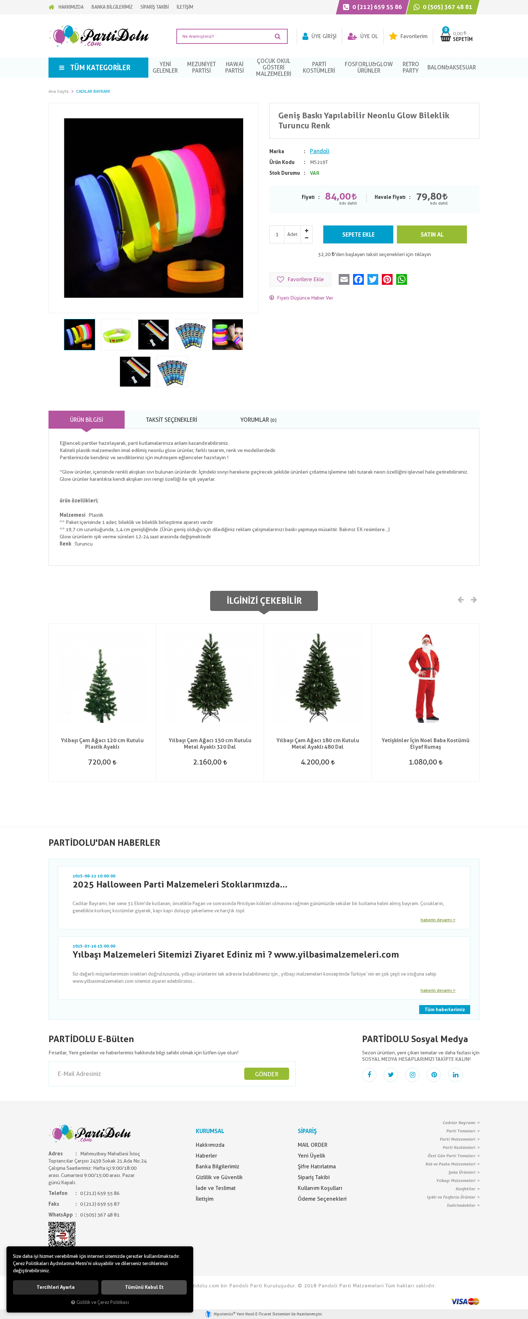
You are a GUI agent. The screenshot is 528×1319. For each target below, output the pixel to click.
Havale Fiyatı (390, 197)
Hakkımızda (210, 1145)
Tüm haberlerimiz (445, 1009)
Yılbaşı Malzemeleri (455, 1180)
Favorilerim (413, 36)
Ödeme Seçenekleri (322, 1199)
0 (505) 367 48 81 (446, 6)
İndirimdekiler (461, 1205)
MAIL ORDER (313, 1145)
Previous (461, 599)
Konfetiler (465, 1188)
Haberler (206, 1156)
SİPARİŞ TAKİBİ (154, 7)
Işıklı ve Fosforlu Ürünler (451, 1197)
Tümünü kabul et (144, 1287)
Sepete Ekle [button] (358, 234)
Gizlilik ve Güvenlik (219, 1177)
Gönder (266, 1074)
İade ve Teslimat (216, 1188)
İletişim (204, 1199)
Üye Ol (368, 36)
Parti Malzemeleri (457, 1139)
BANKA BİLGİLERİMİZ (112, 7)
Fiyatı (308, 197)
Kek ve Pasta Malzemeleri (450, 1164)
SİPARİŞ (307, 1131)
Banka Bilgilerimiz (217, 1166)
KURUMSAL (210, 1131)
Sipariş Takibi (314, 1177)
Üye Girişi (323, 36)
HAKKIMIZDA (71, 7)
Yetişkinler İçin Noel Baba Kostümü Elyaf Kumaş (425, 743)
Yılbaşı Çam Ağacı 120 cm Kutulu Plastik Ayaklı (102, 743)
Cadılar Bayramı (459, 1122)
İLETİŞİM (185, 7)
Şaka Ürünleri (461, 1172)
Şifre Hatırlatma (317, 1166)
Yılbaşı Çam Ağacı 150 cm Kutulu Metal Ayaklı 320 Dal (209, 743)
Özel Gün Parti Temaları (451, 1155)
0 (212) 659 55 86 (376, 6)
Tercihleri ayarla (56, 1287)
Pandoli (319, 151)
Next (473, 599)
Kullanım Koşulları (320, 1188)
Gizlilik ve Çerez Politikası (103, 1302)
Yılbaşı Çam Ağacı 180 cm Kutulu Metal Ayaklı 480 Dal (317, 743)
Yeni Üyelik (311, 1156)
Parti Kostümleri (459, 1147)
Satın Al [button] (432, 234)
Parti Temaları (460, 1130)
